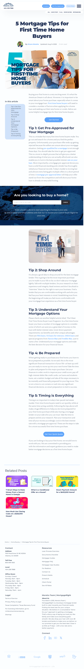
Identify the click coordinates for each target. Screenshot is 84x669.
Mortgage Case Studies (50, 565)
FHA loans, (41, 336)
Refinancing (77, 12)
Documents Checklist (50, 555)
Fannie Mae (53, 339)
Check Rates (70, 6)
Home (7, 542)
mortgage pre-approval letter (49, 175)
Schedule (46, 6)
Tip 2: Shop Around (15, 116)
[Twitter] (61, 638)
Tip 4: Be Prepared (14, 130)
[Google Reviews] (37, 658)
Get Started (54, 120)
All (49, 12)
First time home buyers (58, 103)
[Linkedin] (50, 638)
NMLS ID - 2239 (49, 666)
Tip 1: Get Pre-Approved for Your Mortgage (16, 109)
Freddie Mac (67, 339)
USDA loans (70, 336)
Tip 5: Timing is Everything (16, 134)
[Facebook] (44, 638)
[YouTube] (55, 638)
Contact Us (46, 572)
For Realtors (46, 568)
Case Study (54, 12)
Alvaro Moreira (33, 44)
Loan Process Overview (50, 551)
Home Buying (68, 12)
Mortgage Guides (48, 558)
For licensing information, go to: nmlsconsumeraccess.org (17, 610)
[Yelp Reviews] (62, 657)
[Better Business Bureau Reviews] (21, 658)
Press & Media (47, 575)
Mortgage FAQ (47, 561)
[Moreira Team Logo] (8, 5)
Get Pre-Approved (57, 6)
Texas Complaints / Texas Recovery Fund (20, 605)
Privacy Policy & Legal (13, 602)
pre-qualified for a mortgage (55, 148)
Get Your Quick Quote (54, 434)
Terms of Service (11, 598)
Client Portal (46, 582)
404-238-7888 (8, 8)
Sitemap (8, 615)
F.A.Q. (61, 12)
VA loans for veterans (55, 336)
